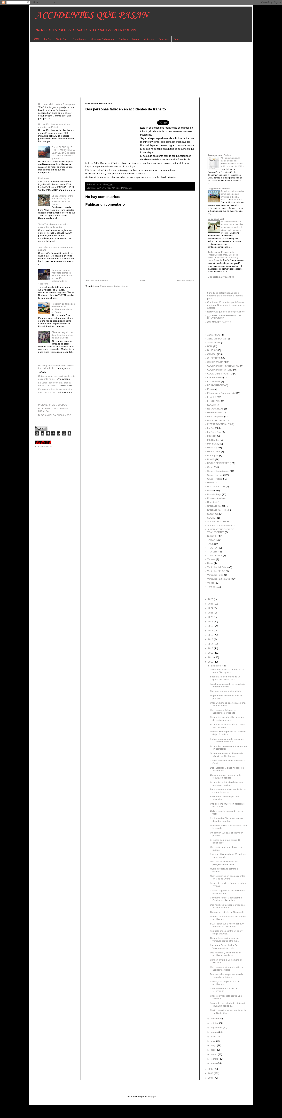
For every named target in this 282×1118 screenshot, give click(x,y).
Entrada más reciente (97, 280)
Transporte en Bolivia (220, 155)
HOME (36, 39)
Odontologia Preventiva (221, 276)
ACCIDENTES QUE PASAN (91, 15)
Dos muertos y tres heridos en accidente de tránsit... (225, 954)
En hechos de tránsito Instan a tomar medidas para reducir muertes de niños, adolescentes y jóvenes (232, 227)
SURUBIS (212, 536)
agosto (214, 1032)
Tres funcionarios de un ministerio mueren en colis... (227, 685)
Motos (135, 39)
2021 (211, 612)
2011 (210, 657)
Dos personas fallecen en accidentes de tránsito (223, 711)
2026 (211, 599)
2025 (211, 603)
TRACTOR (212, 547)
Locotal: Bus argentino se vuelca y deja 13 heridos (227, 733)
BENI (209, 346)
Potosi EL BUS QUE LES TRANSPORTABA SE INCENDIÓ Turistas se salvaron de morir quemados (63, 153)
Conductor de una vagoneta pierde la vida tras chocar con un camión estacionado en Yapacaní (55, 277)
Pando (210, 482)
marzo (214, 1054)
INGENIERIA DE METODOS (52, 404)
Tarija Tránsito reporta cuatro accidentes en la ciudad (53, 225)
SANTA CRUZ (103, 188)
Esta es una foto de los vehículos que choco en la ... (55, 390)
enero (214, 1063)
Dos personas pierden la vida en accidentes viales (226, 968)
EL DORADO (213, 401)
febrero (215, 1058)
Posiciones (43, 178)
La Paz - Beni (214, 432)
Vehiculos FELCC (216, 571)
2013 (211, 648)
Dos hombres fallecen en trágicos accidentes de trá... (227, 906)
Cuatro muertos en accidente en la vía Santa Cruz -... (228, 1011)
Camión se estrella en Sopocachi (227, 912)
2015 (211, 639)
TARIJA (211, 540)
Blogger (152, 1096)
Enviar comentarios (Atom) (114, 286)
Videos (210, 582)
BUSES (211, 350)
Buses (177, 39)
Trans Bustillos (214, 555)
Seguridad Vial (216, 219)
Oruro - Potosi (214, 479)
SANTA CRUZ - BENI (218, 510)
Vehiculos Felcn (215, 575)
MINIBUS (212, 443)
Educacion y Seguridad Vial (221, 393)
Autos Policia (213, 342)
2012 (211, 652)
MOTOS (211, 447)
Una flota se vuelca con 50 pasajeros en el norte (223, 863)
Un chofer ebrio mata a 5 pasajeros (56, 104)
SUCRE (211, 517)
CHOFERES (213, 358)
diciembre (216, 665)
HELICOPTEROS (216, 420)
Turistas (211, 559)
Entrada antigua (185, 280)
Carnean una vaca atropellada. (226, 691)
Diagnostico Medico (219, 188)
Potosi (210, 490)
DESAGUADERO (216, 385)
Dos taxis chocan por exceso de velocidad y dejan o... (226, 975)
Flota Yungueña (215, 416)
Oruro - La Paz (215, 475)
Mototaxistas (213, 451)
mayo (214, 1045)
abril (213, 1049)
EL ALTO (211, 397)
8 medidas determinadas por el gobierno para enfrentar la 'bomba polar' (225, 296)
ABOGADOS (213, 334)
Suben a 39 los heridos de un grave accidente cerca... (225, 678)
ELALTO (211, 404)
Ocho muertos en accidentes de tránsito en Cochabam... (226, 754)
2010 (211, 661)
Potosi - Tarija (214, 494)
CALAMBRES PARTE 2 (219, 322)
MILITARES (213, 440)
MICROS (211, 436)
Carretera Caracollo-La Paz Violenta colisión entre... (224, 946)
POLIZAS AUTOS (216, 486)
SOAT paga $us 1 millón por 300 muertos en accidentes (227, 925)
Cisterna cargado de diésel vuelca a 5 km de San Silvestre (62, 335)
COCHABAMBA (215, 362)
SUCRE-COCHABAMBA (219, 525)
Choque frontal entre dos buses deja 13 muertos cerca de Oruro (62, 200)
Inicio (143, 280)
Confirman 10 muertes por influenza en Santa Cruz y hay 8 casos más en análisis (226, 305)
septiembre (217, 1027)
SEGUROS (213, 514)
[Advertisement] (133, 70)
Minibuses (148, 39)
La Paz (47, 39)
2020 (211, 617)
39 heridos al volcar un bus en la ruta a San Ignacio (227, 671)
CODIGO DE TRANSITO (220, 373)
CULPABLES (213, 381)
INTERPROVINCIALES (219, 424)
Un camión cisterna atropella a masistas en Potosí (54, 125)
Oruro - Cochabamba (218, 471)
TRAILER (212, 551)
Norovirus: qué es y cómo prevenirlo (226, 311)
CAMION (211, 354)
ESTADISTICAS (215, 408)
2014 (211, 644)
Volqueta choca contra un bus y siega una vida (226, 932)
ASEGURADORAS (216, 338)
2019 (211, 621)
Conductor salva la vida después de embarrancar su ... (227, 718)
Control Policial (215, 377)
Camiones (164, 39)
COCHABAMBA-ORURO (220, 369)
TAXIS (210, 543)
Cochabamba (79, 39)
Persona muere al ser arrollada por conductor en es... (228, 790)
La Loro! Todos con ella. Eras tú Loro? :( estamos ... (54, 384)
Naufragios (213, 455)
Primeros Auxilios (216, 498)
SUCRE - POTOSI (216, 521)
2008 (211, 1073)
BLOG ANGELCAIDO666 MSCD (54, 415)
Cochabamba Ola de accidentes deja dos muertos (226, 819)
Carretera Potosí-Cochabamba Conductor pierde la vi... (226, 899)
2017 (211, 630)
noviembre (216, 1018)
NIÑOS (210, 459)
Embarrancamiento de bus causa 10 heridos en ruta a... (227, 740)
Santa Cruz (62, 39)
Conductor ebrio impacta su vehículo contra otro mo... (224, 939)
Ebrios (210, 389)
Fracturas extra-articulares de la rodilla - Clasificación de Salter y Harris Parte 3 (223, 258)
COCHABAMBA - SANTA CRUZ (223, 365)
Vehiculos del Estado (218, 567)
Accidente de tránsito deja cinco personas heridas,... (226, 783)
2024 (211, 608)
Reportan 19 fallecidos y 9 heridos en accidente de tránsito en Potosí (63, 307)
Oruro (210, 467)
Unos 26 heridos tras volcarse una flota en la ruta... (227, 704)
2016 (211, 635)
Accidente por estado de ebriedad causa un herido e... (227, 1004)
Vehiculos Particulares (102, 39)
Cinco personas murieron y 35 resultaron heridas (225, 776)
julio (213, 1036)
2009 (211, 1069)
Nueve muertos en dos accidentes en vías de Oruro (227, 877)
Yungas (211, 586)
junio (213, 1041)
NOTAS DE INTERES (218, 463)
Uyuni (210, 563)
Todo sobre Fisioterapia (221, 252)
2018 (211, 626)
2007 (211, 1077)
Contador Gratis (43, 446)
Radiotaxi (212, 502)
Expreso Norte (214, 412)
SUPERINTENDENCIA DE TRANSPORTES (220, 530)
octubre (215, 1023)
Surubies (123, 39)
